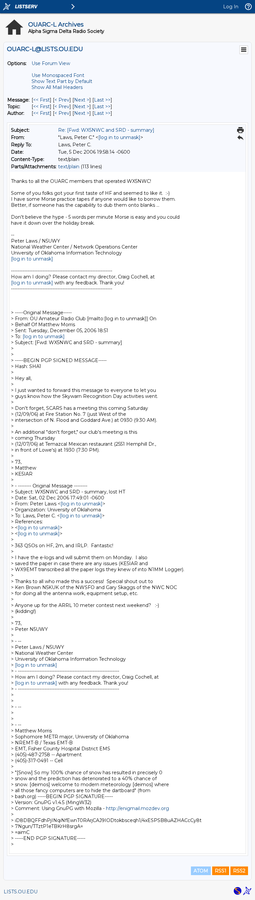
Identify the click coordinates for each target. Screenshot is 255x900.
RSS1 (220, 871)
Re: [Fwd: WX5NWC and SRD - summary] (106, 130)
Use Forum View (51, 63)
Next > (81, 100)
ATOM (201, 871)
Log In (230, 7)
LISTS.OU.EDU (21, 892)
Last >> (102, 100)
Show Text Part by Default (62, 81)
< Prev (61, 100)
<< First (41, 100)
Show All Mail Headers (57, 87)
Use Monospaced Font (58, 75)
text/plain (68, 167)
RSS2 (239, 871)
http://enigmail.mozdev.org (137, 808)
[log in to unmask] (119, 137)
